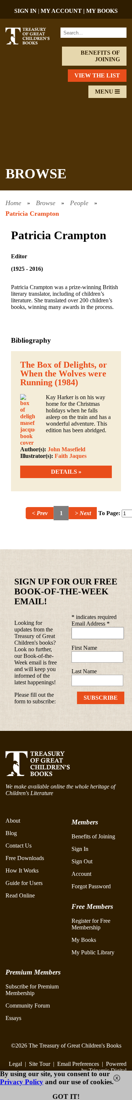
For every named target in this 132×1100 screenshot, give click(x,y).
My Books (84, 940)
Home (13, 203)
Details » (66, 472)
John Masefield (66, 449)
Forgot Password (91, 886)
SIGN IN (25, 11)
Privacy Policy (21, 1082)
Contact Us (19, 845)
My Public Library (93, 952)
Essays (13, 1018)
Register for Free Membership (91, 924)
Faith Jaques (71, 456)
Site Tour (39, 1064)
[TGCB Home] (32, 42)
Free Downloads (25, 858)
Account (81, 874)
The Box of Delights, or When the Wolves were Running (63, 373)
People (79, 203)
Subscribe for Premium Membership (32, 989)
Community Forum (28, 1005)
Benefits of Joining (100, 56)
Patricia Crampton (32, 213)
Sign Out (82, 861)
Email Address (91, 623)
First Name (84, 648)
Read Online (20, 895)
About (13, 820)
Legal (15, 1064)
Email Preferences (78, 1064)
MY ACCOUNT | (63, 11)
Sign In (80, 849)
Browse (45, 203)
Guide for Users (24, 883)
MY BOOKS (102, 11)
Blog (11, 833)
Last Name (84, 671)
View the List (97, 75)
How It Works (22, 870)
